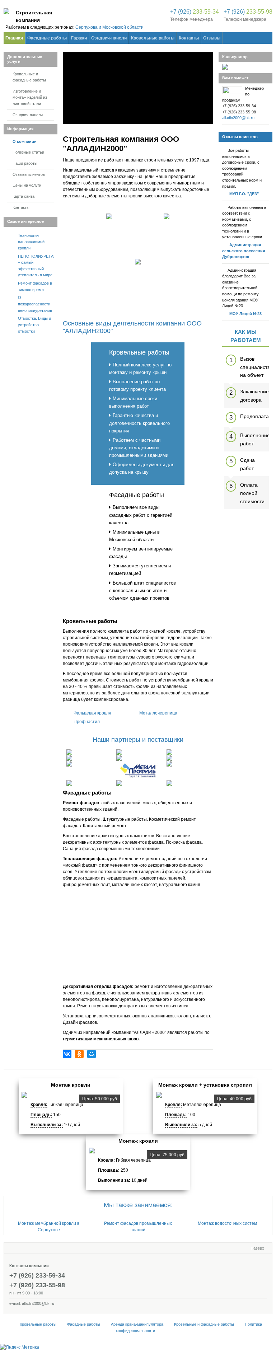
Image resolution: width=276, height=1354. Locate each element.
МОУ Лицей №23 (245, 313)
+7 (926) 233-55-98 (37, 1285)
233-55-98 (248, 12)
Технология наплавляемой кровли (31, 241)
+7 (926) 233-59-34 (37, 1275)
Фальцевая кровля (92, 713)
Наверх (257, 1248)
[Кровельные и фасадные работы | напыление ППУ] (6, 12)
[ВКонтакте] (67, 1054)
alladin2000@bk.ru (238, 118)
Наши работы (25, 163)
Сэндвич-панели (28, 115)
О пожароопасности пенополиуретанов (35, 303)
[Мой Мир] (91, 1054)
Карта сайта (23, 196)
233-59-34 (194, 12)
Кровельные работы (139, 352)
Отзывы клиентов (29, 174)
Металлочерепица (158, 713)
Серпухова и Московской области (109, 27)
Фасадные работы (136, 494)
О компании (25, 141)
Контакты (21, 207)
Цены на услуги (27, 185)
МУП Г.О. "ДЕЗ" (244, 194)
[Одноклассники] (79, 1054)
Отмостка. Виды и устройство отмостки (34, 324)
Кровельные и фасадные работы (29, 77)
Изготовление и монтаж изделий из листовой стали (30, 97)
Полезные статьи (28, 152)
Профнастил (87, 721)
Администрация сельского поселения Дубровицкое (243, 251)
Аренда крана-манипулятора (137, 1324)
